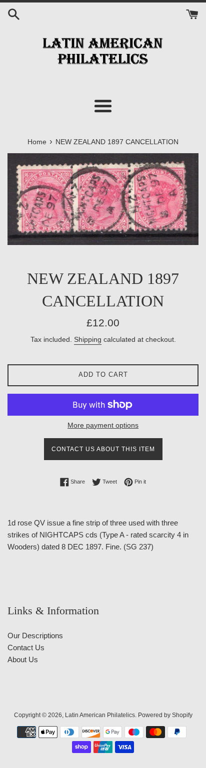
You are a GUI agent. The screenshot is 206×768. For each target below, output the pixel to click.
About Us (23, 659)
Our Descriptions (35, 635)
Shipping (88, 339)
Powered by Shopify (165, 715)
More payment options (103, 425)
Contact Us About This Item (103, 449)
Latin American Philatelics (100, 715)
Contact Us (26, 647)
